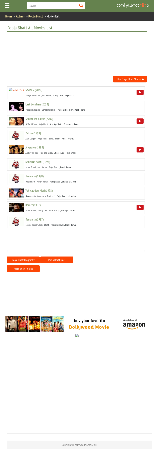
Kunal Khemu (68, 138)
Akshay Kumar (31, 152)
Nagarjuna (59, 152)
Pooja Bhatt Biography (23, 260)
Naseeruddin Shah (33, 195)
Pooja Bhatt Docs (56, 260)
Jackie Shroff (30, 167)
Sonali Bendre (54, 138)
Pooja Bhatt (35, 16)
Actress (20, 16)
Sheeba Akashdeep (71, 124)
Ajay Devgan (30, 138)
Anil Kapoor (42, 167)
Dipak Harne (79, 109)
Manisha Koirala (47, 152)
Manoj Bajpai (55, 181)
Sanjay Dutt (58, 95)
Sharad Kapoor (31, 224)
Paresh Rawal (65, 167)
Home (8, 16)
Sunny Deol (42, 210)
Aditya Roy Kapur (33, 95)
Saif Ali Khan (31, 124)
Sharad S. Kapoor (69, 181)
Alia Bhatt (46, 95)
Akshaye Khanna (68, 210)
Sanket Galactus (48, 109)
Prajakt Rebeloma (32, 109)
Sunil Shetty (54, 210)
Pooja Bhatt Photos (23, 269)
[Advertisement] (80, 45)
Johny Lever (73, 195)
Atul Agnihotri (56, 124)
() (33, 90)
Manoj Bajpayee (57, 224)
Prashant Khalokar (65, 109)
